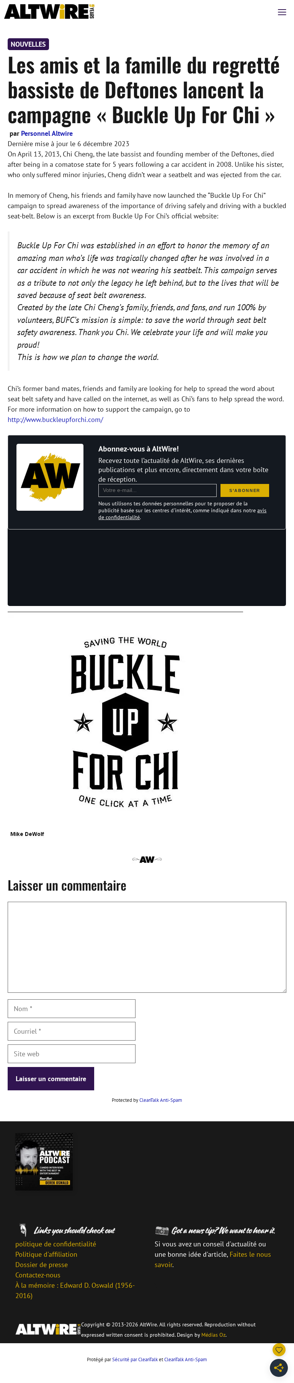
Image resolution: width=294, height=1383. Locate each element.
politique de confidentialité (55, 1244)
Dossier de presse (41, 1264)
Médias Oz (213, 1334)
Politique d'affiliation (46, 1254)
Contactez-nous (37, 1275)
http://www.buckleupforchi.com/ (55, 419)
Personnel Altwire (47, 133)
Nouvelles (28, 44)
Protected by (147, 1100)
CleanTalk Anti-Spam (160, 1100)
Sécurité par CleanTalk (135, 1359)
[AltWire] (49, 11)
